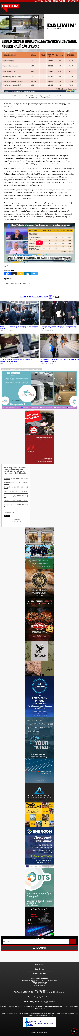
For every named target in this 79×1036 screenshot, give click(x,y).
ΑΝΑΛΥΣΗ (5, 369)
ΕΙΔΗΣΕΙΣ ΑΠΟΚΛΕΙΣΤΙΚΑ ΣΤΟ (34, 297)
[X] (14, 273)
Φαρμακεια (38, 1)
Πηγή (6, 266)
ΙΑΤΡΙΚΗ (19, 369)
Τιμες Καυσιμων (59, 1)
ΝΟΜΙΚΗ (26, 369)
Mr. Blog (41, 97)
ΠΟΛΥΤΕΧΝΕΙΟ (36, 369)
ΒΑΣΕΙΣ (12, 369)
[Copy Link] (20, 273)
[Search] (72, 941)
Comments (16, 519)
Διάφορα (47, 97)
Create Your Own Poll (15, 522)
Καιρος (48, 1)
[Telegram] (34, 273)
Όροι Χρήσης (39, 969)
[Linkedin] (27, 273)
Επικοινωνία (39, 964)
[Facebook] (7, 273)
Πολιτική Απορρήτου (40, 974)
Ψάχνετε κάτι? (39, 938)
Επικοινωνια (73, 1)
